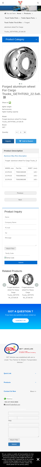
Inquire (8, 141)
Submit (20, 262)
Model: (4, 116)
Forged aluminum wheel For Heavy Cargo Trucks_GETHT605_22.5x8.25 (28, 292)
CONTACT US (20, 320)
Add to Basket (27, 141)
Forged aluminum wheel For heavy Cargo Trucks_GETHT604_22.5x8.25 (13, 292)
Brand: (4, 125)
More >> (33, 391)
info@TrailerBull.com (13, 404)
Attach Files (10, 248)
